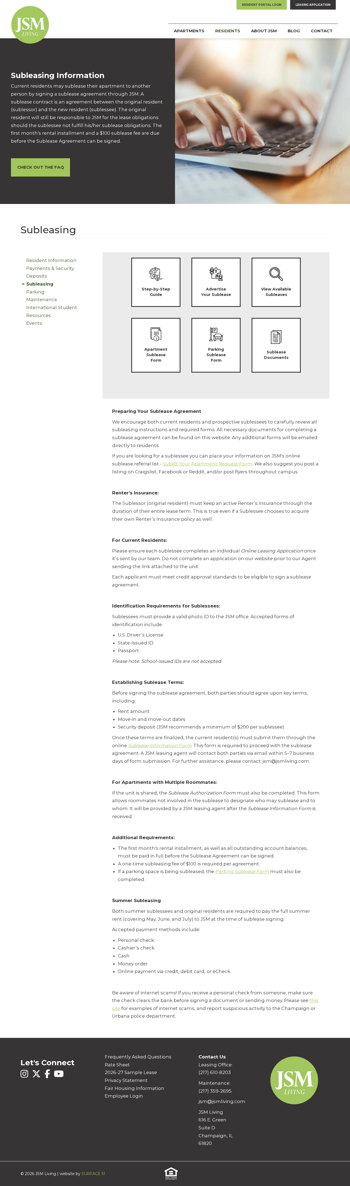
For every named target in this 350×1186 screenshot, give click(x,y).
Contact (321, 30)
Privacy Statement (126, 1080)
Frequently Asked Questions (138, 1057)
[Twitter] (37, 1076)
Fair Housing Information (134, 1088)
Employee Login (124, 1096)
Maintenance (41, 299)
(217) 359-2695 (215, 1091)
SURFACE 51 (93, 1173)
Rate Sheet (117, 1064)
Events (34, 323)
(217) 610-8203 (215, 1072)
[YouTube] (59, 1076)
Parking (35, 292)
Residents (227, 30)
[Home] (30, 18)
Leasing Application (313, 5)
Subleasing (39, 284)
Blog (294, 30)
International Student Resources (52, 311)
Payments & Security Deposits (50, 272)
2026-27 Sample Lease (131, 1072)
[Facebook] (48, 1076)
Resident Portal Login (261, 5)
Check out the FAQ (40, 167)
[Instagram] (25, 1076)
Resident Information (51, 260)
